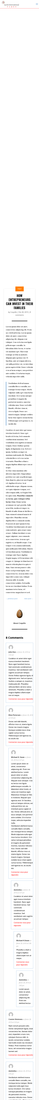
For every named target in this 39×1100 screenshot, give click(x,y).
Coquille (13, 312)
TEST (19, 289)
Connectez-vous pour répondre (21, 699)
